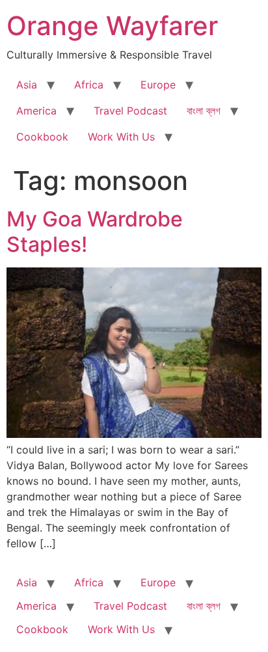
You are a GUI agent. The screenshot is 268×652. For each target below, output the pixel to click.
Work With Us (121, 136)
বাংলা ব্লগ (204, 110)
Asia (26, 84)
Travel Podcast (130, 110)
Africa (88, 84)
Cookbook (42, 136)
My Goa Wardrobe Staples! (95, 231)
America (36, 110)
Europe (158, 84)
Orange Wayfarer (112, 26)
